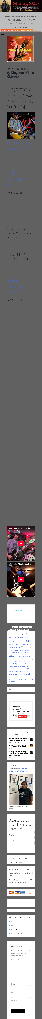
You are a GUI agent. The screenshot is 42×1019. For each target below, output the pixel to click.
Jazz (12, 655)
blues (15, 627)
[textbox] (21, 862)
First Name (12, 835)
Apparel (22, 637)
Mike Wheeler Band (16, 179)
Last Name (12, 840)
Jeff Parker (18, 656)
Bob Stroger (13, 644)
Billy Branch (13, 641)
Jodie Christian (19, 661)
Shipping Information (17, 922)
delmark (11, 630)
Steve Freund (15, 677)
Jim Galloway (26, 656)
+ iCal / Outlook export (21, 616)
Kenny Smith (13, 668)
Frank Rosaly (21, 650)
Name (14, 984)
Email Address (14, 830)
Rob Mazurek (24, 671)
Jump (14, 664)
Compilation (28, 644)
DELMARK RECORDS (21, 19)
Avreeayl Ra (27, 637)
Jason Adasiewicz (24, 652)
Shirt (10, 677)
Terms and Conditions (18, 934)
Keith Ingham (26, 666)
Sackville (26, 674)
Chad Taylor (20, 644)
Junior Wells (21, 664)
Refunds (13, 926)
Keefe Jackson (18, 666)
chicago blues (25, 627)
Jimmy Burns (12, 659)
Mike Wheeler (23, 630)
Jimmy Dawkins (22, 659)
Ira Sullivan (16, 652)
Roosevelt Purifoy (15, 674)
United (22, 679)
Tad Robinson (24, 677)
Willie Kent (12, 681)
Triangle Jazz (16, 679)
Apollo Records (14, 637)
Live (27, 668)
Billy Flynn (20, 641)
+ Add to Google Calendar (21, 610)
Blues (27, 641)
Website (14, 1001)
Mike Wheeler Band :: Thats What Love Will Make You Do (20, 147)
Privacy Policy (15, 930)
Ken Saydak (21, 668)
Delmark (26, 647)
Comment (15, 960)
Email (13, 992)
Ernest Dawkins (13, 650)
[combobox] (21, 861)
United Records (29, 679)
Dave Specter (15, 647)
